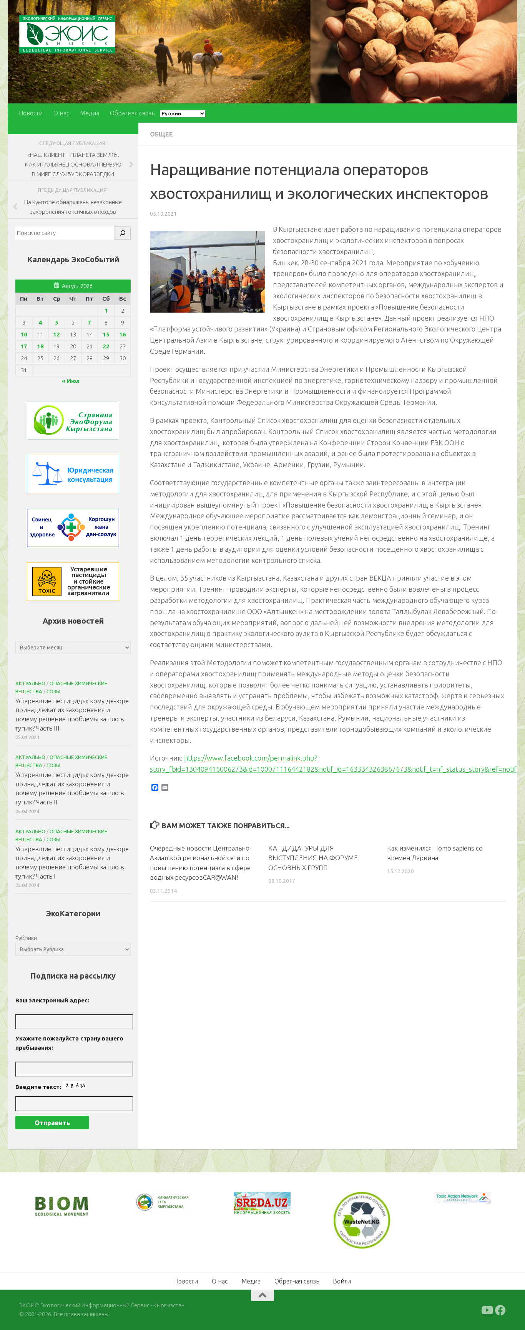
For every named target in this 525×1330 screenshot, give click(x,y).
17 (23, 346)
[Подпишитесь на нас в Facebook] (500, 1309)
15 (106, 334)
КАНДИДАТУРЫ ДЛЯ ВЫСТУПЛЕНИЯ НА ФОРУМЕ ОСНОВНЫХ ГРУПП (313, 857)
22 (106, 346)
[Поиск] (123, 233)
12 (56, 334)
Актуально (30, 683)
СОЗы (53, 691)
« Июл (71, 381)
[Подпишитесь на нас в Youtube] (486, 1309)
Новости (31, 113)
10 (23, 334)
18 (40, 346)
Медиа (89, 113)
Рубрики (26, 938)
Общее (161, 134)
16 (122, 334)
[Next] (174, 1207)
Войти (342, 1280)
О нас (61, 113)
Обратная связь (132, 113)
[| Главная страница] (67, 34)
